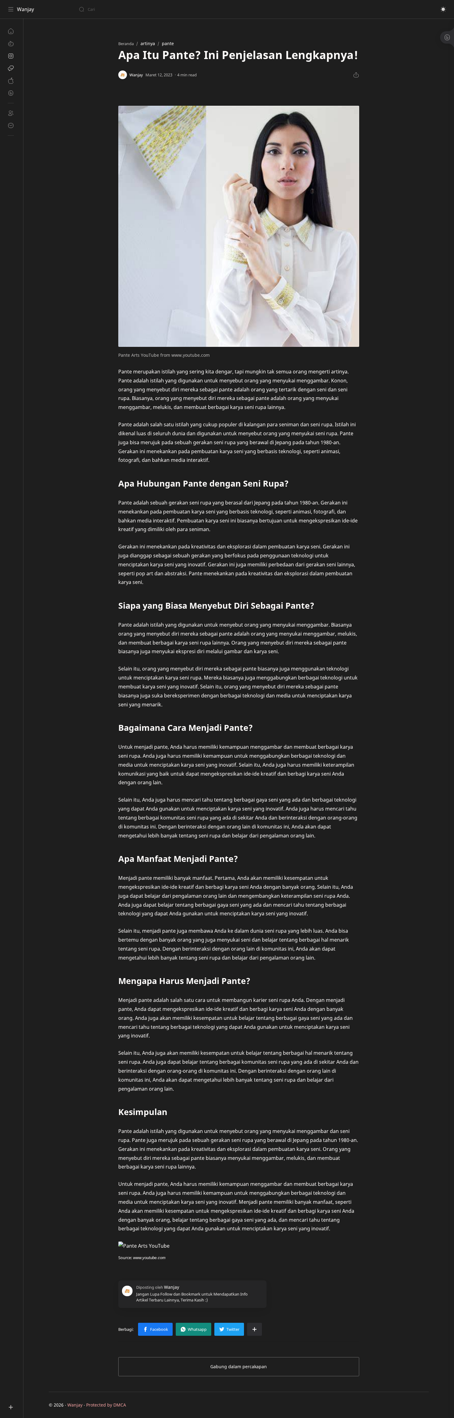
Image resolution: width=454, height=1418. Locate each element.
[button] (443, 9)
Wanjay (25, 9)
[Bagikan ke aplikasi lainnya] (254, 1329)
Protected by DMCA (106, 1405)
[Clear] (176, 9)
